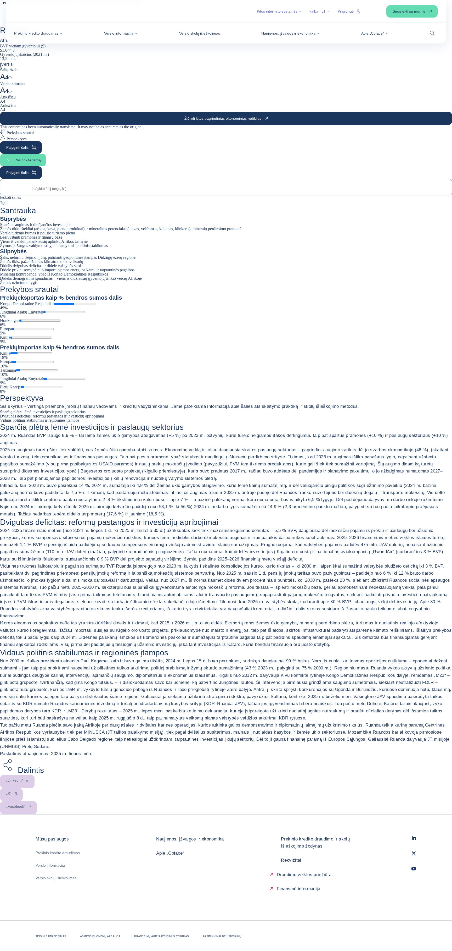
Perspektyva (16, 139)
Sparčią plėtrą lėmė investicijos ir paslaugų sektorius (43, 412)
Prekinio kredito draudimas (58, 853)
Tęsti (4, 202)
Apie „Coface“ (170, 853)
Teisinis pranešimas (51, 936)
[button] (38, 33)
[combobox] (226, 188)
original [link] (136, 127)
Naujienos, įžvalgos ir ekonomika (190, 839)
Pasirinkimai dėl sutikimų (222, 936)
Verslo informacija (50, 865)
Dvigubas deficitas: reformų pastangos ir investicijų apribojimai (52, 416)
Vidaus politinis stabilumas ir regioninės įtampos (39, 420)
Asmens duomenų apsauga (100, 936)
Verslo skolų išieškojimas (56, 878)
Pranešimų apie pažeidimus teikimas (161, 936)
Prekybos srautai (19, 132)
